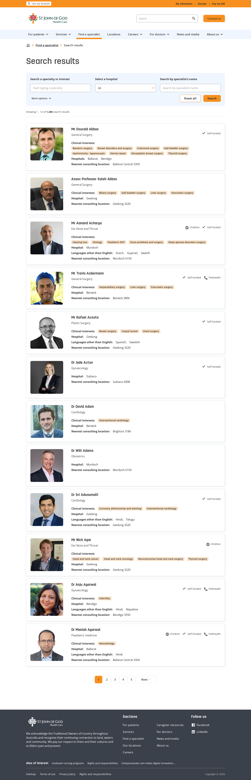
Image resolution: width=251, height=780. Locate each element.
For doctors (157, 34)
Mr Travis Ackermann (87, 273)
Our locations (132, 745)
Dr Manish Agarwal (85, 630)
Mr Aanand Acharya (86, 223)
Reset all (190, 98)
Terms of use (47, 774)
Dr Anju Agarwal (83, 585)
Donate (202, 3)
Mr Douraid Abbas (85, 129)
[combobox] (190, 88)
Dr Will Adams (82, 451)
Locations (113, 34)
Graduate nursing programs (68, 763)
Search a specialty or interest (50, 79)
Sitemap (31, 774)
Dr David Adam (82, 407)
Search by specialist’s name (178, 79)
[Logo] (48, 18)
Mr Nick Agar (81, 540)
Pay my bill (218, 3)
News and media (188, 34)
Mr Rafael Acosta (85, 317)
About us (213, 34)
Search (212, 98)
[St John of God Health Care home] (45, 722)
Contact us (214, 18)
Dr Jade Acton (82, 363)
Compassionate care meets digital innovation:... (148, 763)
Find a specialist (89, 34)
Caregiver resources (170, 725)
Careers (133, 34)
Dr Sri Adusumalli (84, 495)
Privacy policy (67, 774)
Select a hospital (106, 79)
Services (61, 34)
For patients (36, 34)
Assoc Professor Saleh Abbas (94, 179)
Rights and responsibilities (102, 763)
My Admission (184, 3)
